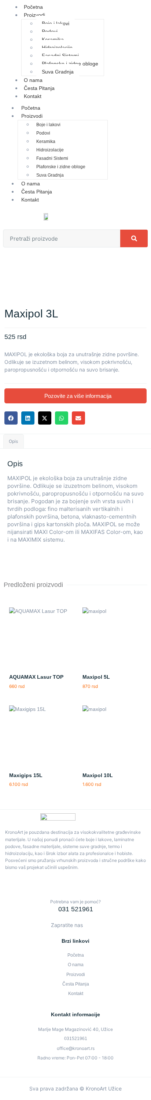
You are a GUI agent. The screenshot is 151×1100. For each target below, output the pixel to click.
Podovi (50, 31)
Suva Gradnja (58, 72)
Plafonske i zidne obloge (70, 64)
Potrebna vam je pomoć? (75, 901)
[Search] (134, 238)
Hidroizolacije (57, 47)
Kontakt (32, 96)
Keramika (53, 39)
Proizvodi (34, 15)
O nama (30, 184)
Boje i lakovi (55, 23)
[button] (11, 418)
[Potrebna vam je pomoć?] (75, 890)
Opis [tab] (13, 441)
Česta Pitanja (36, 192)
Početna (30, 108)
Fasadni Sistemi (60, 56)
